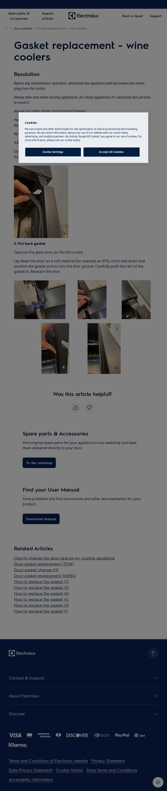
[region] (83, 138)
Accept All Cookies (111, 152)
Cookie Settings (53, 152)
